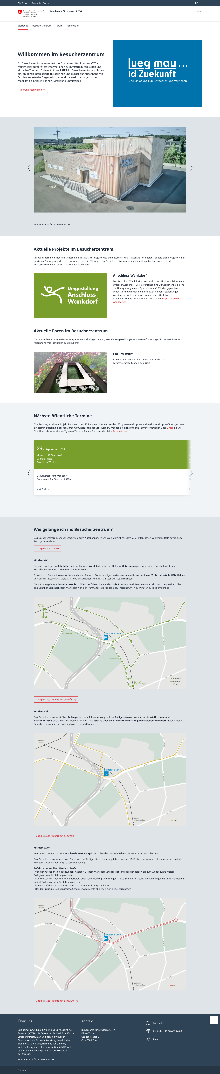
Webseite (157, 1022)
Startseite (23, 25)
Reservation (73, 25)
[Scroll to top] (214, 1020)
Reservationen (120, 431)
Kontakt (199, 11)
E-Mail (170, 427)
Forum (59, 25)
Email (155, 1039)
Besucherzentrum (41, 25)
